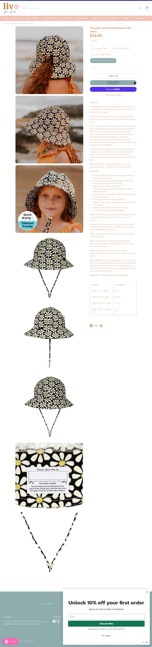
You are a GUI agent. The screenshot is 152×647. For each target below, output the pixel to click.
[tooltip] (135, 83)
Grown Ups (81, 18)
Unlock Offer (106, 623)
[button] (113, 82)
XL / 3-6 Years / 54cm (120, 48)
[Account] (140, 8)
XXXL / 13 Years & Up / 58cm (103, 60)
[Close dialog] (147, 592)
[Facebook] (54, 621)
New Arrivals (17, 18)
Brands (114, 18)
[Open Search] (24, 8)
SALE (105, 18)
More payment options (113, 95)
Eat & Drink (66, 18)
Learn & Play (49, 18)
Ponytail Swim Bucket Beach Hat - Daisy (21, 24)
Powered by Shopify (27, 641)
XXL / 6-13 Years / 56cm (101, 54)
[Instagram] (58, 621)
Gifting (127, 18)
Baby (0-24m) (32, 18)
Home (5, 18)
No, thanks (106, 635)
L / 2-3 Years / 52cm (100, 48)
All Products (141, 18)
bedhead (94, 41)
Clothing (95, 18)
